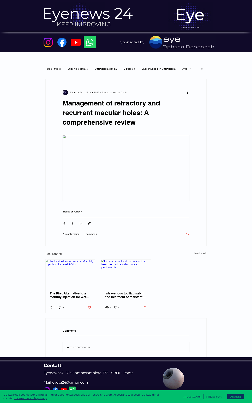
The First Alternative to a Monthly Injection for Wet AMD (68, 295)
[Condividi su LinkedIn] (81, 223)
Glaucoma (129, 68)
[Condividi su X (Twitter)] (72, 223)
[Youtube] (76, 42)
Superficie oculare (78, 68)
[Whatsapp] (90, 42)
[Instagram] (48, 42)
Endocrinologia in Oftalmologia (159, 68)
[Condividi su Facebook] (64, 223)
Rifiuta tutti (214, 396)
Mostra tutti (200, 253)
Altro (184, 68)
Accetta (235, 396)
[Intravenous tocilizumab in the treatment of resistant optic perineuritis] (126, 273)
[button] (202, 69)
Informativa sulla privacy (30, 398)
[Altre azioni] (187, 92)
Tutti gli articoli (53, 68)
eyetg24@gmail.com (70, 382)
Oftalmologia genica (106, 68)
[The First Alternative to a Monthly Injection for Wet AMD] (70, 273)
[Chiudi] (248, 396)
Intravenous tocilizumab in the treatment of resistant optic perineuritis (124, 295)
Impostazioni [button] (192, 396)
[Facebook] (62, 42)
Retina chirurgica (72, 211)
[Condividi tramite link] (89, 223)
